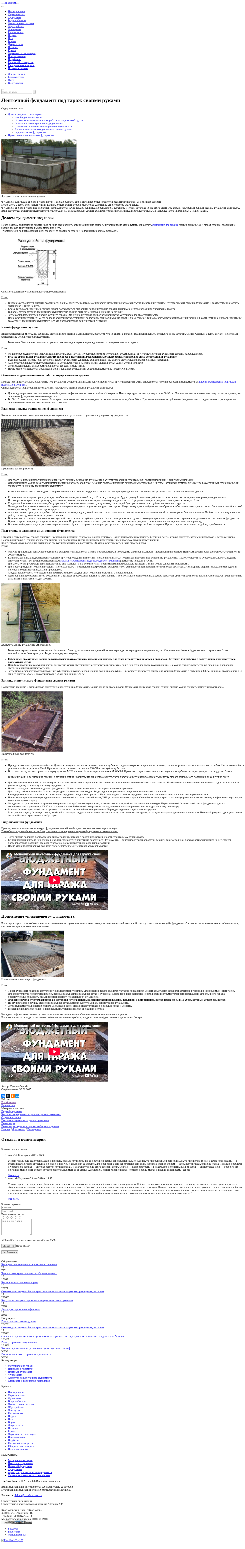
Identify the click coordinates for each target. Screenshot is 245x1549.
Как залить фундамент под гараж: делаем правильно (90, 560)
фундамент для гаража (165, 224)
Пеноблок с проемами (20, 1368)
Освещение (14, 29)
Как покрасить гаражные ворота (19, 1282)
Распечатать (8, 1105)
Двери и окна (15, 44)
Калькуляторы (16, 77)
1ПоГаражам (8, 2)
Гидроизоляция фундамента (30, 132)
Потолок (13, 47)
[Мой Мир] (17, 1096)
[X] (8, 1096)
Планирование (16, 11)
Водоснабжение (17, 20)
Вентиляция (8, 1123)
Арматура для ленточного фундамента (30, 1377)
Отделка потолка (11, 1117)
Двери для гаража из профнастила (20, 1309)
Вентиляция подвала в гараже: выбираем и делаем (30, 1126)
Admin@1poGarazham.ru (28, 1495)
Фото (11, 80)
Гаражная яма (16, 32)
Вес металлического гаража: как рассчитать (26, 1354)
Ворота (12, 41)
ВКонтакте (14, 1531)
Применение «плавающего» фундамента (31, 135)
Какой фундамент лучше (29, 117)
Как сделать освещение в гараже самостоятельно (29, 1264)
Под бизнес (14, 59)
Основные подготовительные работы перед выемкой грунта (49, 120)
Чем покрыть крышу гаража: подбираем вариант (29, 1273)
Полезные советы (18, 68)
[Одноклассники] (13, 1096)
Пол (10, 38)
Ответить (13, 1175)
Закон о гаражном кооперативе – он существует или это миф (35, 1348)
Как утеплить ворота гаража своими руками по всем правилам (37, 1300)
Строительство (16, 14)
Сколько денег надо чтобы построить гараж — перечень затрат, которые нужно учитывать (52, 1291)
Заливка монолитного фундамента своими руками (43, 129)
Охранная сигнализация (22, 53)
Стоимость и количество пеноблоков (29, 1380)
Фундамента (15, 1374)
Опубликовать (10, 1252)
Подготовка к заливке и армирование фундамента (43, 126)
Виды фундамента (11, 1111)
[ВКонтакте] (3, 1096)
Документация (16, 74)
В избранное (8, 1102)
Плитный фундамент (20, 1371)
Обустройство (16, 26)
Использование (17, 56)
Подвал (12, 35)
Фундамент (14, 17)
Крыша (12, 50)
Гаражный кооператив (21, 62)
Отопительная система (21, 23)
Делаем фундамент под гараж (25, 114)
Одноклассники (17, 1534)
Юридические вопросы (21, 65)
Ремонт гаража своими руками (18, 1321)
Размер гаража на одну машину (19, 1342)
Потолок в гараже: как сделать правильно (25, 1120)
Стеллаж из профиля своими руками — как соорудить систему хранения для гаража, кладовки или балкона (62, 1336)
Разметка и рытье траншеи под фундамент (39, 123)
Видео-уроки (15, 83)
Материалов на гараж (20, 1365)
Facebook (13, 1528)
